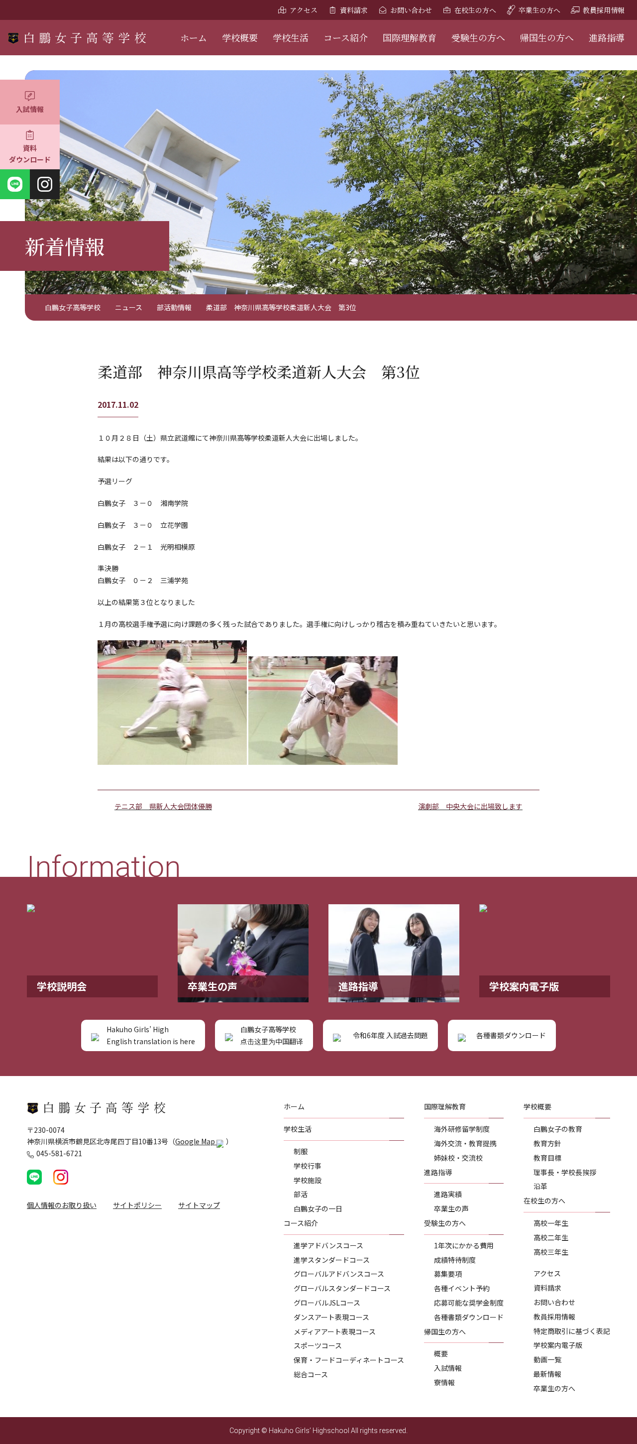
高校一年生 (550, 1223)
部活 (301, 1194)
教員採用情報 (604, 10)
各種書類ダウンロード (469, 1317)
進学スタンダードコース (332, 1260)
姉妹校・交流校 (458, 1158)
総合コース (311, 1374)
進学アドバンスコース (328, 1245)
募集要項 (448, 1274)
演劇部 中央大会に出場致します (470, 806)
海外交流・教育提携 (465, 1143)
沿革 (540, 1186)
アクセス (304, 10)
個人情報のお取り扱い (62, 1205)
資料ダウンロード (30, 154)
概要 (441, 1353)
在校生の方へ (475, 10)
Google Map (195, 1141)
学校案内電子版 (557, 1345)
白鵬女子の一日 (318, 1208)
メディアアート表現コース (335, 1331)
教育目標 (547, 1158)
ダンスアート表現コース (331, 1317)
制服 (301, 1151)
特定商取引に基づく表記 (571, 1331)
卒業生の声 (451, 1208)
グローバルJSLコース (327, 1303)
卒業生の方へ (539, 10)
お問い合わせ (411, 10)
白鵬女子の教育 (557, 1129)
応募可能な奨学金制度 (469, 1303)
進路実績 (448, 1194)
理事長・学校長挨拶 (564, 1172)
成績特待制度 (455, 1260)
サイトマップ (199, 1205)
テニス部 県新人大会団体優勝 (163, 806)
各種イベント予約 (462, 1288)
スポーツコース (318, 1345)
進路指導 (607, 37)
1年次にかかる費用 (464, 1245)
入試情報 (30, 109)
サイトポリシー (137, 1205)
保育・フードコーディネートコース (349, 1360)
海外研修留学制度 (462, 1129)
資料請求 (354, 10)
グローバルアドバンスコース (339, 1274)
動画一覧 (547, 1359)
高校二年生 (550, 1237)
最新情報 (547, 1374)
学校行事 (307, 1166)
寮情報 (444, 1382)
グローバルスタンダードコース (342, 1288)
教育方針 (547, 1143)
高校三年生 (550, 1252)
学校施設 (307, 1180)
